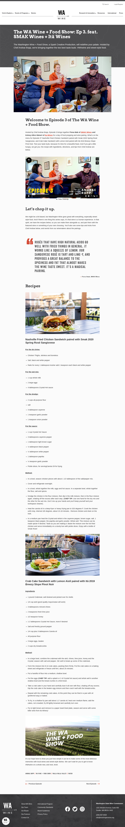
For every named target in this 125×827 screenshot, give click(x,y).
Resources (101, 13)
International (112, 13)
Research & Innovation (87, 13)
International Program (45, 804)
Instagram (82, 809)
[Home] (63, 15)
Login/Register (118, 4)
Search (106, 4)
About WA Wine (26, 804)
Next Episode (91, 784)
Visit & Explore (7, 13)
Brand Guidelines (44, 811)
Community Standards (45, 807)
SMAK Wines (86, 132)
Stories (33, 13)
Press (121, 13)
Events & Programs (21, 13)
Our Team (24, 807)
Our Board (24, 811)
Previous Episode (35, 784)
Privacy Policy (42, 814)
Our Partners (25, 814)
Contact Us (25, 817)
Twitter (74, 809)
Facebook (67, 809)
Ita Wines (49, 135)
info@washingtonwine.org (105, 817)
